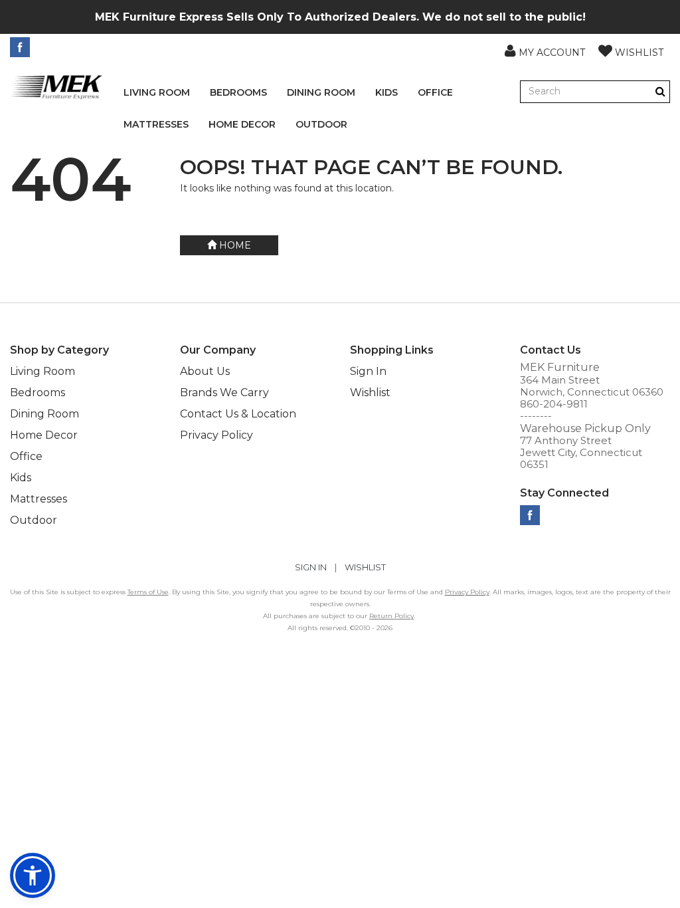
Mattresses (156, 124)
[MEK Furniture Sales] (57, 86)
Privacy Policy (216, 435)
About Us (205, 371)
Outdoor (321, 124)
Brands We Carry (224, 392)
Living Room (157, 92)
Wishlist (370, 392)
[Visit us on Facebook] (21, 47)
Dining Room (321, 92)
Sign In (368, 371)
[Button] (660, 91)
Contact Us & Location (238, 413)
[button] (545, 50)
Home (233, 245)
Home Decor (242, 124)
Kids (386, 92)
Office (435, 92)
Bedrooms (238, 92)
